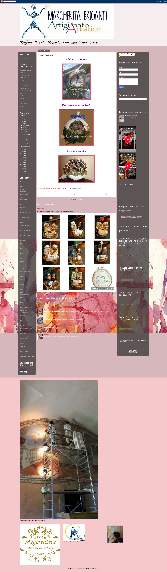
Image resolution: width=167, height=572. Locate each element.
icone (21, 266)
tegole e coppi (53, 191)
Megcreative (123, 230)
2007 (23, 121)
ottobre (25, 144)
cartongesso (23, 209)
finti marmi (22, 253)
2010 (23, 151)
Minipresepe (40, 208)
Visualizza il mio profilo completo (133, 118)
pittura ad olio (23, 305)
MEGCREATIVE (24, 106)
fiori (21, 258)
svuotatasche (23, 333)
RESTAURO (23, 72)
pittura (21, 302)
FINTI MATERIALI (24, 88)
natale (43, 191)
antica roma (23, 191)
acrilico (21, 184)
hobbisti (22, 263)
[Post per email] (70, 188)
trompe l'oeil (23, 346)
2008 (23, 123)
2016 (23, 164)
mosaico (22, 284)
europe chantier (23, 251)
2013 (23, 157)
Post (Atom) (79, 199)
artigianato (22, 197)
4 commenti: (65, 188)
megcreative (23, 274)
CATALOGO (124, 211)
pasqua (21, 299)
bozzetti (22, 204)
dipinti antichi (23, 238)
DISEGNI (22, 83)
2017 (23, 166)
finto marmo (23, 256)
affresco (22, 189)
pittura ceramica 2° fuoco (26, 307)
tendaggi (22, 343)
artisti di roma (23, 199)
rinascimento (23, 323)
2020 (23, 169)
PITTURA (22, 80)
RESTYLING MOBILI (25, 75)
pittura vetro (23, 315)
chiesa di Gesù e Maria (25, 212)
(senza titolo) (47, 301)
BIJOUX (22, 96)
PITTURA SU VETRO (25, 90)
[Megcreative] (119, 232)
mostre (21, 289)
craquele (22, 220)
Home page (76, 195)
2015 (23, 162)
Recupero (46, 334)
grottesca (22, 261)
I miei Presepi (45, 55)
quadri (21, 320)
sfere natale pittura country (26, 328)
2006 (23, 119)
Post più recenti (42, 195)
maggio (25, 129)
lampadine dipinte (24, 269)
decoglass (22, 227)
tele (21, 341)
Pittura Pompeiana (24, 312)
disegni (21, 243)
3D (20, 181)
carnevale (22, 207)
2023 (23, 171)
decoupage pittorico (25, 235)
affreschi (22, 186)
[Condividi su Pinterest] (80, 188)
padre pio (22, 297)
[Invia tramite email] (73, 188)
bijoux (21, 202)
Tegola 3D (46, 310)
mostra (21, 287)
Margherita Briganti (24, 58)
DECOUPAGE (23, 93)
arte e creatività (24, 194)
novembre (25, 146)
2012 (23, 155)
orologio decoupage (24, 294)
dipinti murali (23, 240)
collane (21, 215)
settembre (25, 134)
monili (21, 281)
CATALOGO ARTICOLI (25, 70)
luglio (24, 132)
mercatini (22, 276)
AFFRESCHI (23, 78)
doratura (22, 245)
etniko (21, 248)
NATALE (22, 98)
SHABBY (22, 101)
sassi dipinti (23, 325)
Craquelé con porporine (25, 225)
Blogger (97, 568)
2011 (23, 153)
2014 (23, 160)
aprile (24, 127)
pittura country (23, 310)
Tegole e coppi (47, 326)
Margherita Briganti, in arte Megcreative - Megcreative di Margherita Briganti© (132, 217)
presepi (47, 191)
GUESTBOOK (23, 103)
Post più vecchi (110, 195)
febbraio (25, 125)
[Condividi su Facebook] (78, 188)
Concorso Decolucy (25, 217)
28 (25, 136)
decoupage (22, 233)
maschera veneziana (25, 271)
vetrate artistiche (24, 351)
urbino (21, 348)
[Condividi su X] (76, 188)
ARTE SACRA (23, 85)
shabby (21, 330)
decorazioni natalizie (25, 230)
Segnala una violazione (27, 356)
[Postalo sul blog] (75, 188)
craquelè (22, 222)
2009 (23, 149)
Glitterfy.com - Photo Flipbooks (70, 541)
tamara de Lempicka (25, 336)
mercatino (22, 279)
